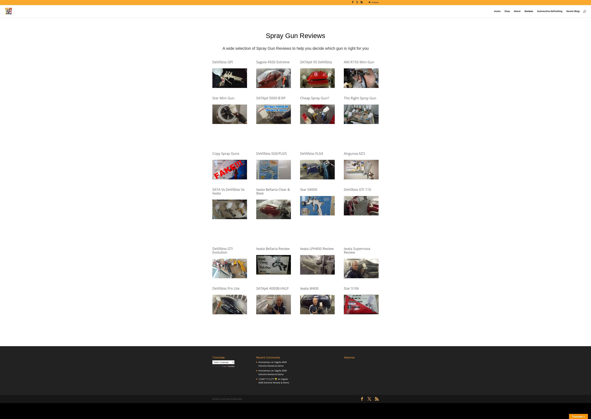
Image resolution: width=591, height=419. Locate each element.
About (517, 11)
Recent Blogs (573, 11)
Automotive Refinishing (549, 11)
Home (497, 11)
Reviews (529, 11)
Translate (231, 366)
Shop (507, 11)
